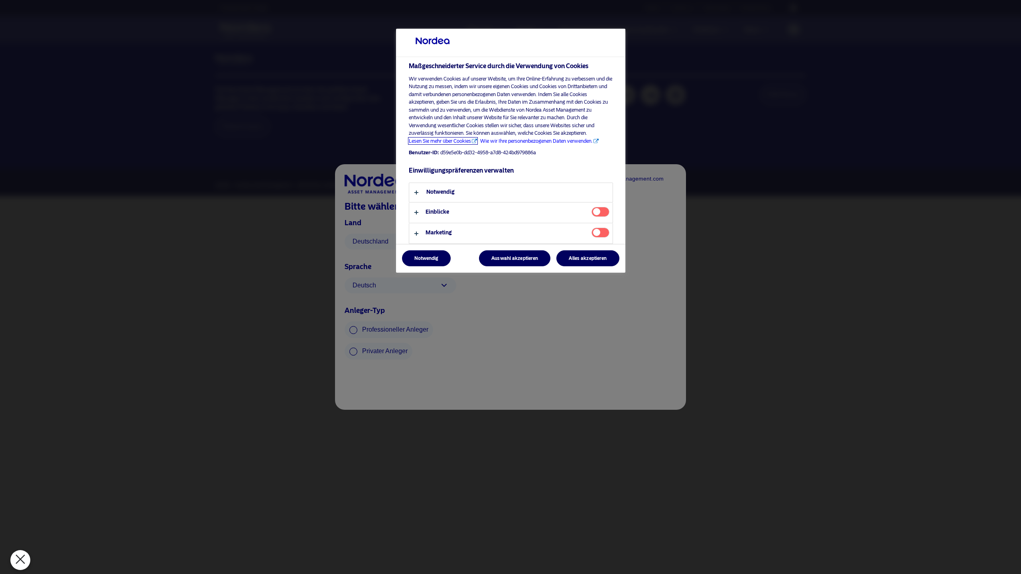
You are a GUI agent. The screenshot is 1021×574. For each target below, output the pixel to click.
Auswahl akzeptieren (514, 258)
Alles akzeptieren (588, 258)
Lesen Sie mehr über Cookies (440, 141)
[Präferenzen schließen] (20, 560)
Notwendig (426, 258)
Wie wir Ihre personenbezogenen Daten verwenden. (536, 141)
